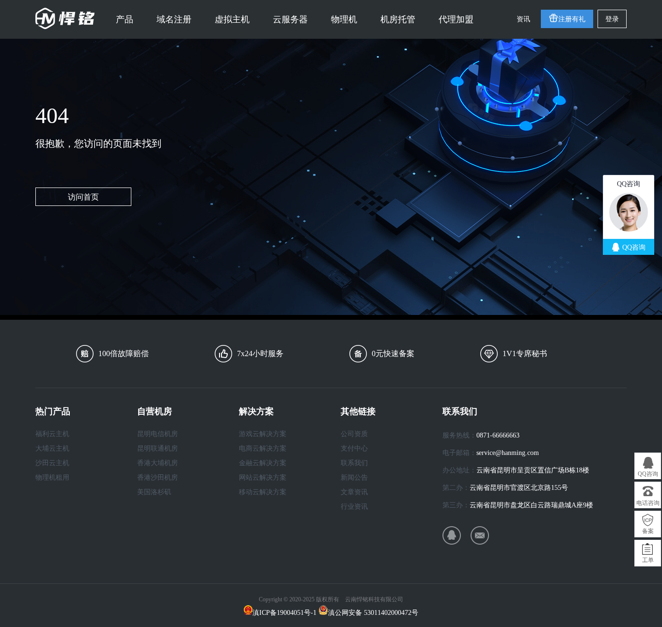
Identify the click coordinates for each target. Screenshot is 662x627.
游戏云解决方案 (262, 434)
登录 (612, 19)
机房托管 (397, 19)
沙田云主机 (52, 463)
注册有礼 (571, 19)
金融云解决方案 (262, 463)
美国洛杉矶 (154, 492)
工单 (648, 560)
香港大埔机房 (157, 463)
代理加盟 (456, 19)
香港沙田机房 (157, 477)
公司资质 (354, 434)
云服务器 (290, 19)
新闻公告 (354, 477)
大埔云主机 (52, 448)
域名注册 (174, 19)
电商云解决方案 (262, 448)
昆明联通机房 (157, 448)
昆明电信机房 (157, 434)
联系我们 (354, 463)
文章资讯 (354, 492)
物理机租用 (52, 477)
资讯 (523, 19)
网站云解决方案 (262, 477)
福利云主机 (52, 434)
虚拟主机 (232, 19)
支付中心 (354, 448)
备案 (648, 531)
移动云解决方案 (262, 492)
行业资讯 (354, 506)
